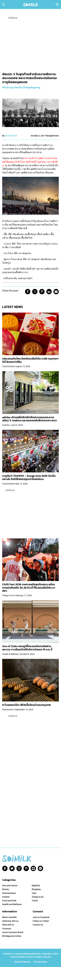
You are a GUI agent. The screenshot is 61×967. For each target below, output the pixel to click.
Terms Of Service (22, 962)
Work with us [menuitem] (8, 925)
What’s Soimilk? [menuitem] (9, 917)
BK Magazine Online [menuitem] (11, 936)
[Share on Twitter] (34, 291)
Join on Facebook (41, 917)
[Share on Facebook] (27, 291)
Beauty (5, 889)
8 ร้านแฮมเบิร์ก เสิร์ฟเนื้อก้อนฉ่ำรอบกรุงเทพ (26, 705)
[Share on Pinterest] (42, 291)
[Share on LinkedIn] (49, 291)
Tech (34, 893)
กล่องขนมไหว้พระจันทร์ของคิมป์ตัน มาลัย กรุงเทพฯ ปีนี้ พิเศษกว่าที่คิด (30, 360)
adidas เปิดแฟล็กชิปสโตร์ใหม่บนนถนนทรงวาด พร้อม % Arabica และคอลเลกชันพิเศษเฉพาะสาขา (29, 419)
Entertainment (9, 893)
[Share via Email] (56, 291)
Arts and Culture (9, 885)
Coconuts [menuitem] (6, 928)
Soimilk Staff (11, 135)
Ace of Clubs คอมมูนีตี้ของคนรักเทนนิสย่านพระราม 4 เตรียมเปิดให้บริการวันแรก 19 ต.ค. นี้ (27, 647)
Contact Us (38, 925)
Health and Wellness (12, 904)
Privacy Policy (40, 962)
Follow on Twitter (41, 921)
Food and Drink (9, 900)
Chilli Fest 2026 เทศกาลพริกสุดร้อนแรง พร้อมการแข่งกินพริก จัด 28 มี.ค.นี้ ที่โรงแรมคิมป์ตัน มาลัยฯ (28, 587)
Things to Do (38, 897)
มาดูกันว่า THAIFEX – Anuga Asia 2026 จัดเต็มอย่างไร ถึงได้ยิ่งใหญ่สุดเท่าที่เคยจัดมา (29, 477)
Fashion (6, 897)
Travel (35, 900)
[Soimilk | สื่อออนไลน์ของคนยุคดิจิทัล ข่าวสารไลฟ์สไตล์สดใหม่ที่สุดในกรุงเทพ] (30, 4)
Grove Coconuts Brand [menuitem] (12, 932)
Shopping (36, 889)
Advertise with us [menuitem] (10, 921)
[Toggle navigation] (3, 4)
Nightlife (36, 885)
